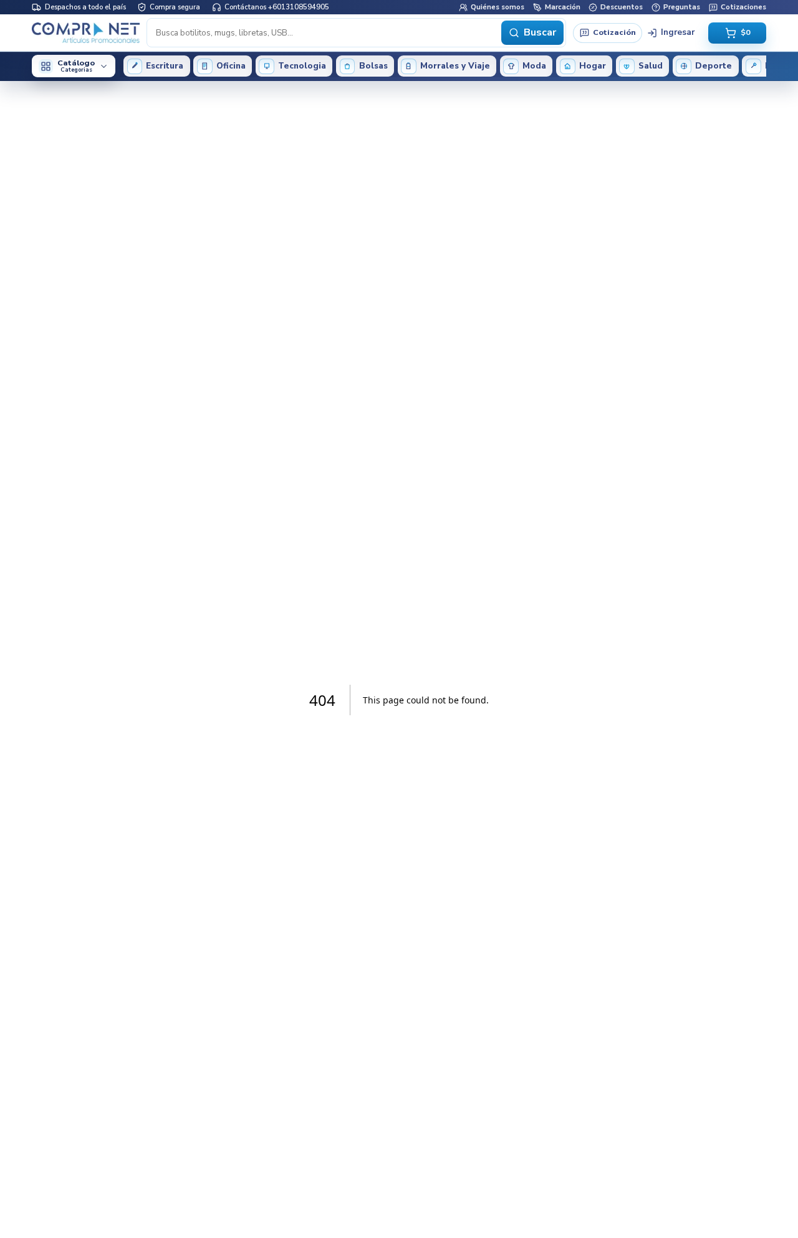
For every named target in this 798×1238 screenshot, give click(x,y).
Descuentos (621, 7)
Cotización (614, 32)
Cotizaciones (743, 7)
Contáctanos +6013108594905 (276, 7)
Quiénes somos (497, 7)
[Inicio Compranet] (86, 32)
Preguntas (681, 7)
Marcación (562, 7)
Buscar (540, 32)
